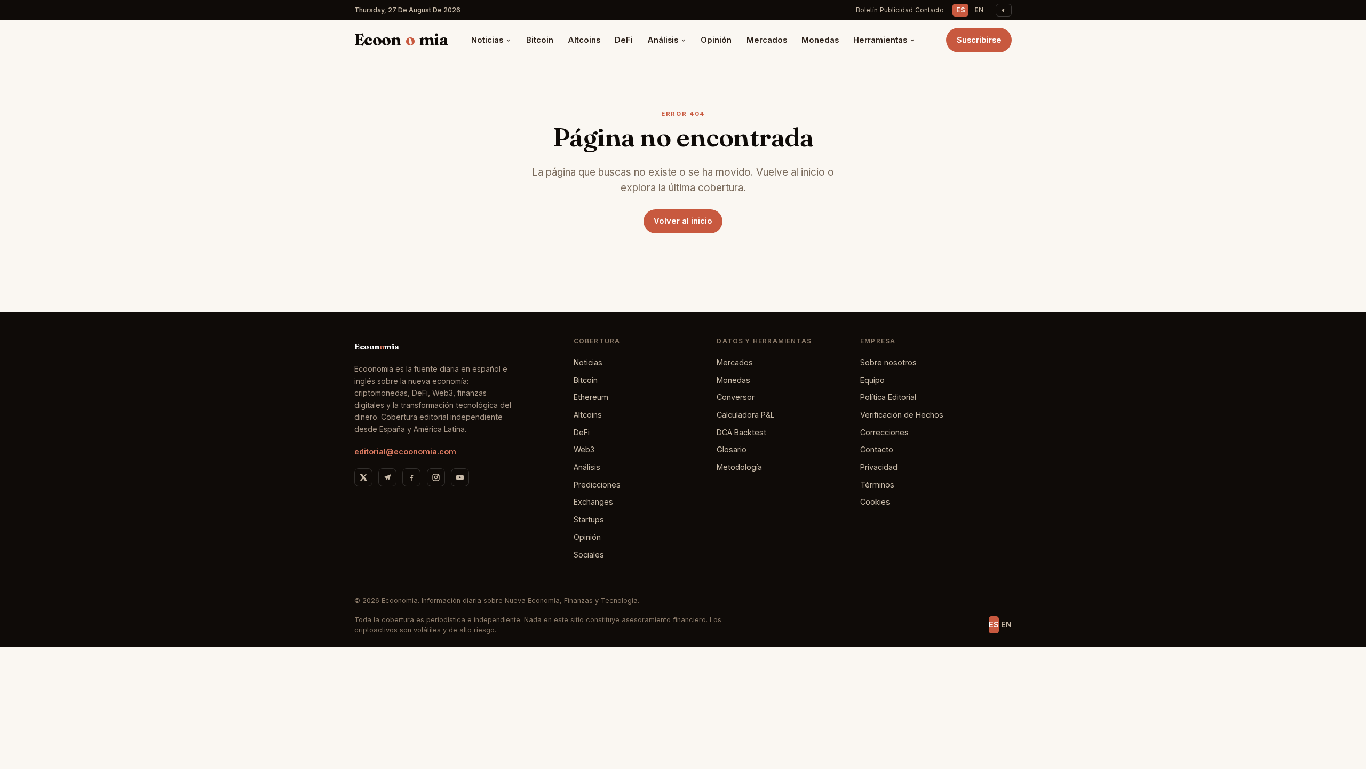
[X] (363, 477)
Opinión (716, 40)
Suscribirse (979, 40)
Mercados (766, 40)
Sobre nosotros (888, 362)
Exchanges (593, 501)
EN (979, 10)
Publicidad (896, 10)
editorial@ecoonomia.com (405, 451)
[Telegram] (387, 477)
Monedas (820, 40)
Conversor (736, 397)
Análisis (662, 40)
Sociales (589, 554)
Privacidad (879, 467)
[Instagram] (436, 477)
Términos (877, 484)
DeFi (624, 40)
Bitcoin (539, 40)
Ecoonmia (401, 40)
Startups (589, 519)
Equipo (872, 379)
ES (960, 10)
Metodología (739, 467)
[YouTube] (460, 477)
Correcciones (884, 432)
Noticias (487, 40)
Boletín (867, 10)
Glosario (731, 449)
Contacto (929, 10)
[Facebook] (411, 477)
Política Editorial (888, 397)
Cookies (875, 501)
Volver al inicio (683, 221)
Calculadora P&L (746, 414)
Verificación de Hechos (901, 414)
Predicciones (597, 484)
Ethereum (591, 397)
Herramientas (880, 40)
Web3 (584, 449)
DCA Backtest (741, 432)
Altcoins (584, 40)
